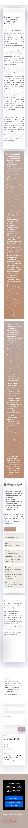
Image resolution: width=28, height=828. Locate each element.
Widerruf (19, 814)
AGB (24, 814)
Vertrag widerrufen (9, 820)
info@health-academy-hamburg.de (11, 748)
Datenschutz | (13, 814)
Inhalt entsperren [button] (14, 798)
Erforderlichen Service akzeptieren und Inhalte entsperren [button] (14, 804)
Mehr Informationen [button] (14, 795)
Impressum (6, 814)
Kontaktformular (8, 523)
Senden (22, 729)
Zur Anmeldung (10, 529)
